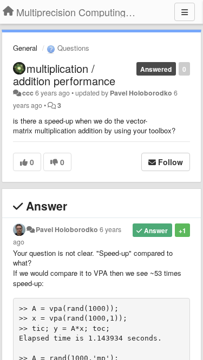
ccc (28, 93)
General (25, 48)
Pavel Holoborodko (141, 93)
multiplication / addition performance (64, 74)
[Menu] (184, 12)
